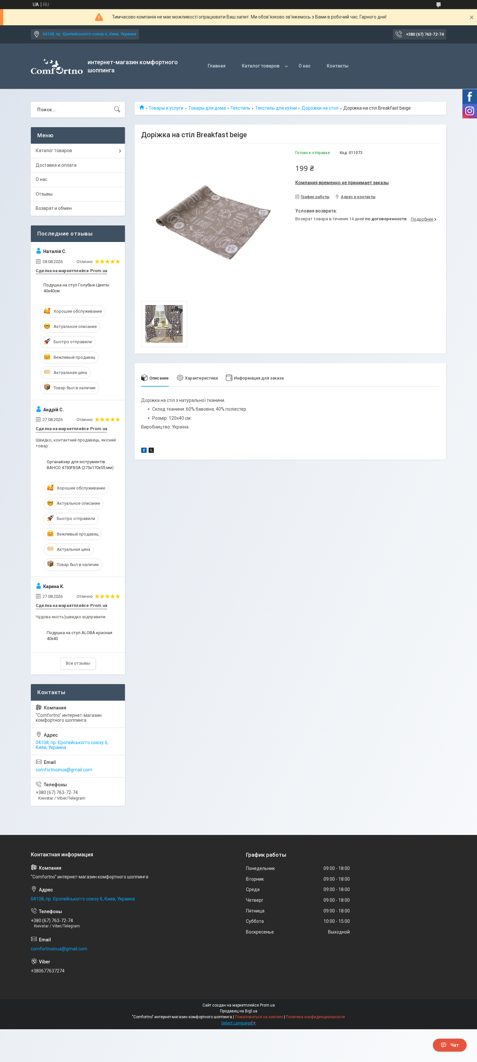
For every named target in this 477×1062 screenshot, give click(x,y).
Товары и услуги (166, 108)
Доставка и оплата (56, 165)
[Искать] (117, 109)
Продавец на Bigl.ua (238, 1011)
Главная (217, 65)
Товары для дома (207, 108)
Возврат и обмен (54, 208)
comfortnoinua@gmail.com (64, 769)
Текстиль (240, 108)
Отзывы (44, 194)
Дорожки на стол (319, 108)
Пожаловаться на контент (259, 1017)
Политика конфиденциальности (315, 1017)
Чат (454, 1045)
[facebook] (144, 451)
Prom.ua (267, 1005)
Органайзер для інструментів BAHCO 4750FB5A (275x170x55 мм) (80, 464)
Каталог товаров (260, 65)
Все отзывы (78, 663)
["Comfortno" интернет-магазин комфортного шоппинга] (57, 66)
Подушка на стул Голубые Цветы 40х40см (76, 288)
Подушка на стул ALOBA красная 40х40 (79, 635)
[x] (151, 451)
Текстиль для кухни (276, 108)
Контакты (338, 65)
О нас (305, 65)
